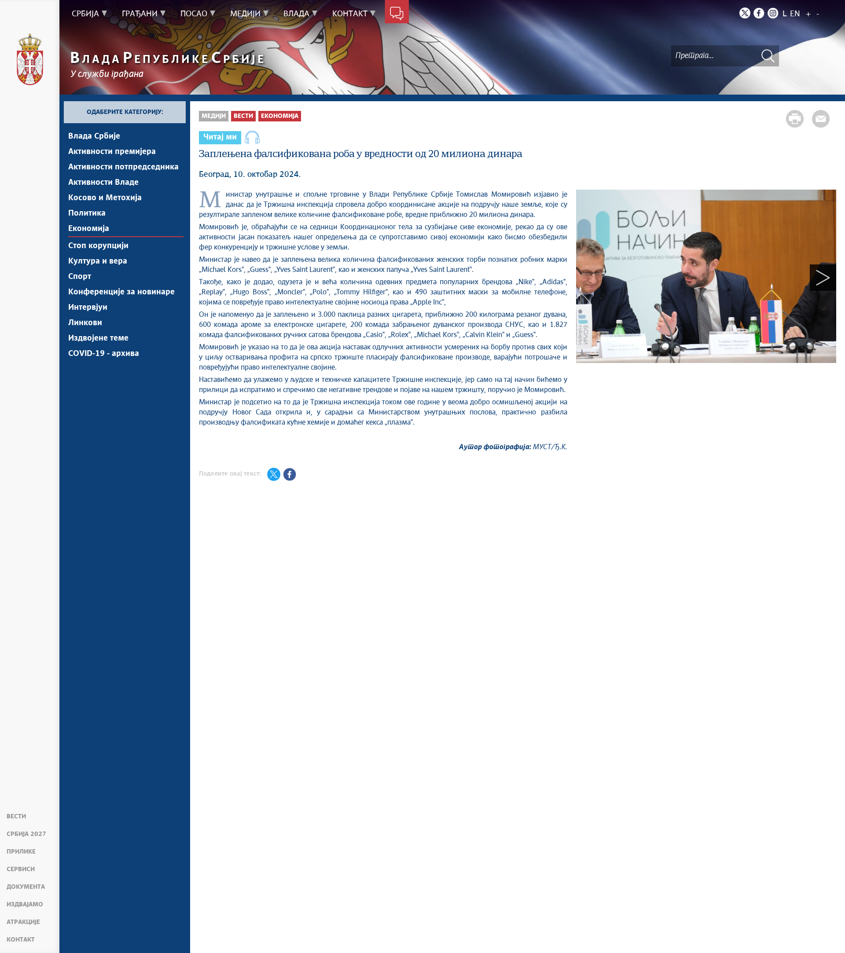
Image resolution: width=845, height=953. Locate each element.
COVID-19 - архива (103, 354)
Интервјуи (87, 308)
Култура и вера (97, 261)
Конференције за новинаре (121, 292)
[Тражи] (768, 55)
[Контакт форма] (397, 14)
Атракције (23, 922)
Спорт (79, 277)
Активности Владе (103, 183)
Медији (214, 116)
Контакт (21, 940)
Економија (88, 229)
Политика (87, 213)
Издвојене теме (98, 338)
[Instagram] (773, 12)
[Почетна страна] (30, 59)
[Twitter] (744, 12)
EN (795, 14)
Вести (16, 817)
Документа (26, 887)
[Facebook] (758, 12)
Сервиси (21, 869)
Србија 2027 (26, 834)
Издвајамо (25, 905)
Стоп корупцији (98, 246)
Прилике (21, 852)
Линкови (85, 323)
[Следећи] (823, 278)
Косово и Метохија (105, 198)
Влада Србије (94, 136)
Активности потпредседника (123, 167)
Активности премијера (112, 152)
